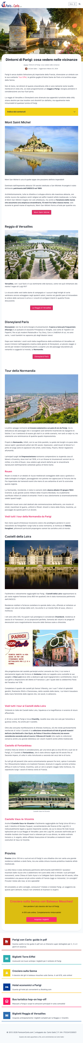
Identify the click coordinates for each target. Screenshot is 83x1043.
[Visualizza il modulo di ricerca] (79, 4)
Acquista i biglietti (41, 919)
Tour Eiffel (22, 77)
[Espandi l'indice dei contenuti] (74, 112)
